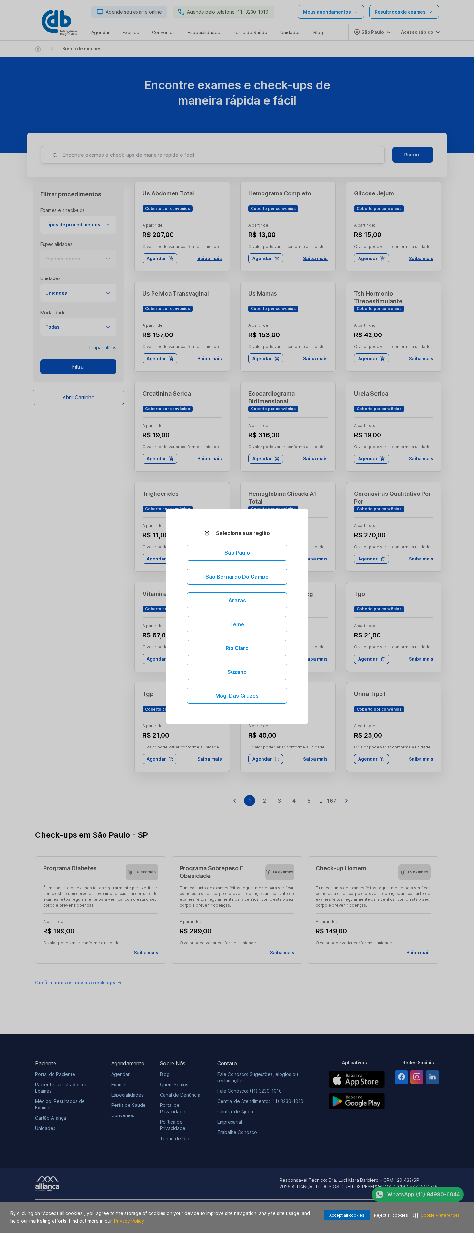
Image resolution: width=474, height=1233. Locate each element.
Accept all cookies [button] (346, 1215)
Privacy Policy (129, 1221)
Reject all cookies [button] (391, 1215)
